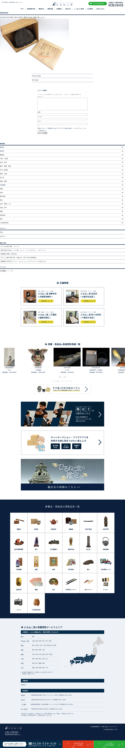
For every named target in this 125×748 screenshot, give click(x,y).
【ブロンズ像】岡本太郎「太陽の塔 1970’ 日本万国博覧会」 (19, 257)
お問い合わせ (100, 9)
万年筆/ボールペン (71, 589)
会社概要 (90, 9)
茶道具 (36, 529)
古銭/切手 (19, 589)
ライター (106, 589)
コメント (40, 96)
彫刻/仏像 (71, 549)
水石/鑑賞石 (53, 549)
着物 (1, 211)
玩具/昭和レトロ (106, 569)
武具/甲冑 (106, 529)
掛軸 (1, 188)
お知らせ (2, 236)
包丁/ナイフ (88, 589)
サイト (39, 121)
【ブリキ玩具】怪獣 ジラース (9, 246)
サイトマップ (113, 726)
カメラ (19, 609)
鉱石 (1, 219)
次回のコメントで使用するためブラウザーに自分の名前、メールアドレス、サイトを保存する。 (61, 129)
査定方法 (68, 9)
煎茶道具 (2, 215)
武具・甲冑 (3, 162)
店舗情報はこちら (46, 301)
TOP (22, 9)
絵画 (1, 192)
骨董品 (19, 529)
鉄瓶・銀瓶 (3, 181)
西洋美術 (2, 196)
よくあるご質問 (79, 9)
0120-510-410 (12, 734)
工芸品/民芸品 (4, 222)
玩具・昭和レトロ (5, 204)
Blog (1, 232)
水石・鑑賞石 (4, 170)
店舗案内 (59, 9)
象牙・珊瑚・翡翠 (5, 166)
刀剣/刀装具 (88, 529)
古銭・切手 (3, 207)
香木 (1, 200)
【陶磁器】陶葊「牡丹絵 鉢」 (9, 254)
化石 (53, 589)
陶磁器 (2, 155)
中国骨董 (19, 569)
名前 (39, 112)
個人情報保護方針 (95, 726)
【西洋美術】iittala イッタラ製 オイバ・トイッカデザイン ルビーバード (23, 250)
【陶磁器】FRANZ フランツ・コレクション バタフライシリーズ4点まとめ (23, 261)
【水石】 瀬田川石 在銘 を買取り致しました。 (32, 17)
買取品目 (41, 9)
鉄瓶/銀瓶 (106, 549)
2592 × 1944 (13, 17)
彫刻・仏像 (3, 173)
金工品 (2, 177)
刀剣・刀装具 (4, 158)
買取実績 (50, 9)
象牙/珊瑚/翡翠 (18, 549)
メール (39, 116)
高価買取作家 (31, 9)
